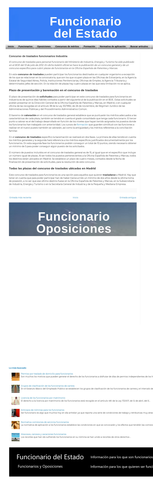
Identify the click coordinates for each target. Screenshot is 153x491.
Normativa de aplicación (113, 46)
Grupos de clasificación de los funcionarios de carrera (47, 386)
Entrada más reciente (20, 197)
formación (82, 124)
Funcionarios (25, 46)
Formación (89, 46)
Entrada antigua (128, 197)
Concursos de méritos (67, 46)
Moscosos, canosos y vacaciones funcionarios (43, 434)
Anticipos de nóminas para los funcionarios (42, 410)
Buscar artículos (139, 46)
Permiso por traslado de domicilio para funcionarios (47, 374)
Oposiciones (44, 46)
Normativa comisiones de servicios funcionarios (45, 422)
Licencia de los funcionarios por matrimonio (43, 398)
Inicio (11, 46)
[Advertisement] (70, 345)
